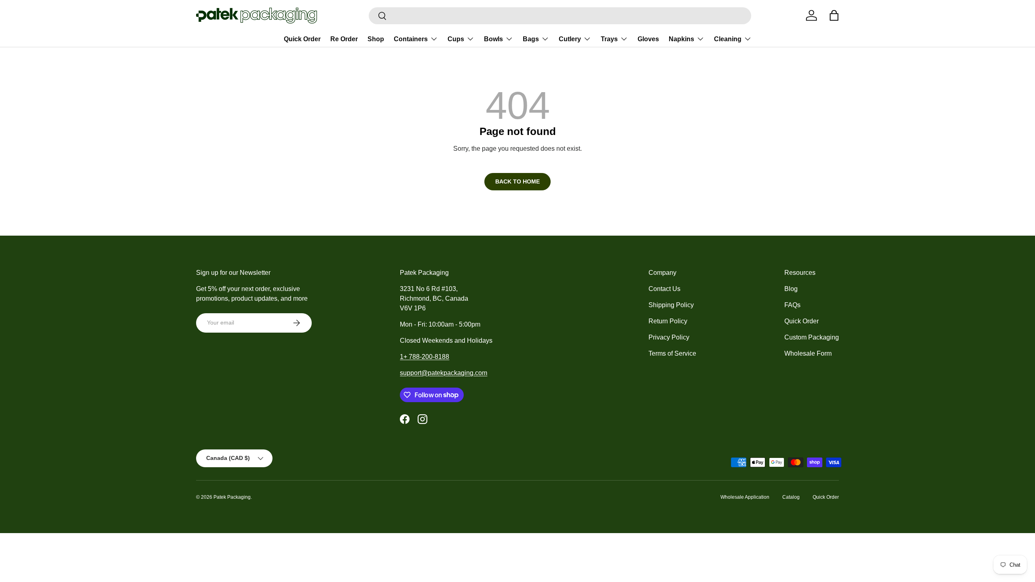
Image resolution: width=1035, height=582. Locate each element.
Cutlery (570, 39)
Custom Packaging (811, 337)
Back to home (517, 181)
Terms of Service (672, 353)
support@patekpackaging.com (443, 372)
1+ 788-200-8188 (424, 356)
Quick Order (302, 39)
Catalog (791, 497)
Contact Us (664, 288)
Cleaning (727, 39)
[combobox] (560, 15)
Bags (531, 39)
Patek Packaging (232, 497)
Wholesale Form (808, 353)
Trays (609, 39)
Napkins (681, 39)
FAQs (792, 305)
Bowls (493, 39)
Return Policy (667, 321)
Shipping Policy (671, 305)
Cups (456, 39)
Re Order (344, 39)
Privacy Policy (668, 337)
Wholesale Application (744, 497)
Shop (376, 39)
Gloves (648, 39)
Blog (791, 288)
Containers (411, 39)
